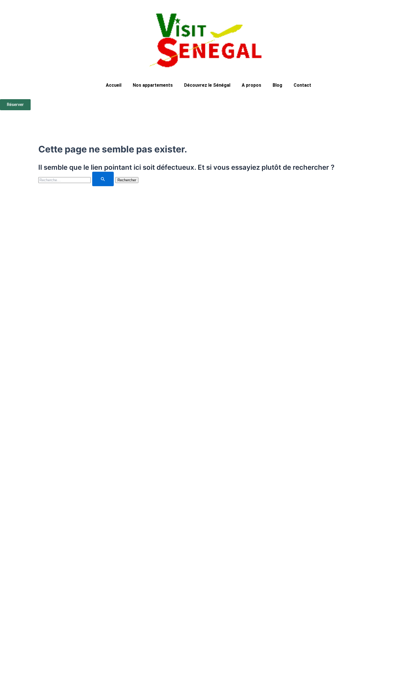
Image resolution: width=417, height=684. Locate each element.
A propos (251, 85)
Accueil (113, 85)
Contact (302, 85)
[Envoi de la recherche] (103, 179)
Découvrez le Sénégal (207, 85)
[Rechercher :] (76, 179)
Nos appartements (153, 85)
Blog (277, 85)
